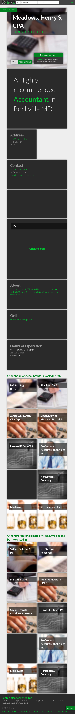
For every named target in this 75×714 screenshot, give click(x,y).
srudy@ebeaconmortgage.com (22, 175)
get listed (51, 711)
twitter (14, 711)
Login (71, 2)
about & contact (25, 711)
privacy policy (39, 711)
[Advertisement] (37, 204)
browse (59, 711)
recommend (25, 61)
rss (66, 711)
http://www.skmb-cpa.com (21, 319)
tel (18, 169)
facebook (5, 711)
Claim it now (41, 59)
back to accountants (8, 10)
